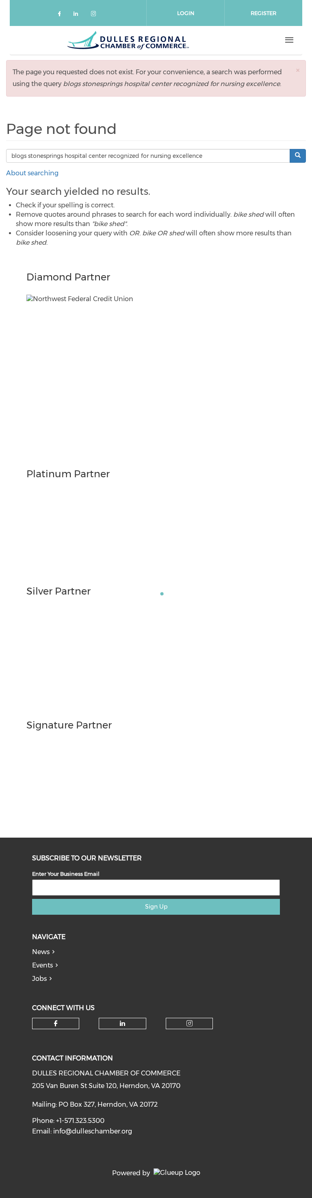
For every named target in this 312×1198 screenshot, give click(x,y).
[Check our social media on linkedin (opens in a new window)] (78, 15)
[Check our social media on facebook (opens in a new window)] (61, 15)
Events (42, 965)
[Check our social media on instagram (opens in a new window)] (95, 15)
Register (263, 13)
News (41, 952)
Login (185, 13)
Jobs (39, 979)
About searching (32, 173)
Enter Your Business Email (66, 873)
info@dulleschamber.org (92, 1131)
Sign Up (156, 906)
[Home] (128, 40)
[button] (298, 70)
